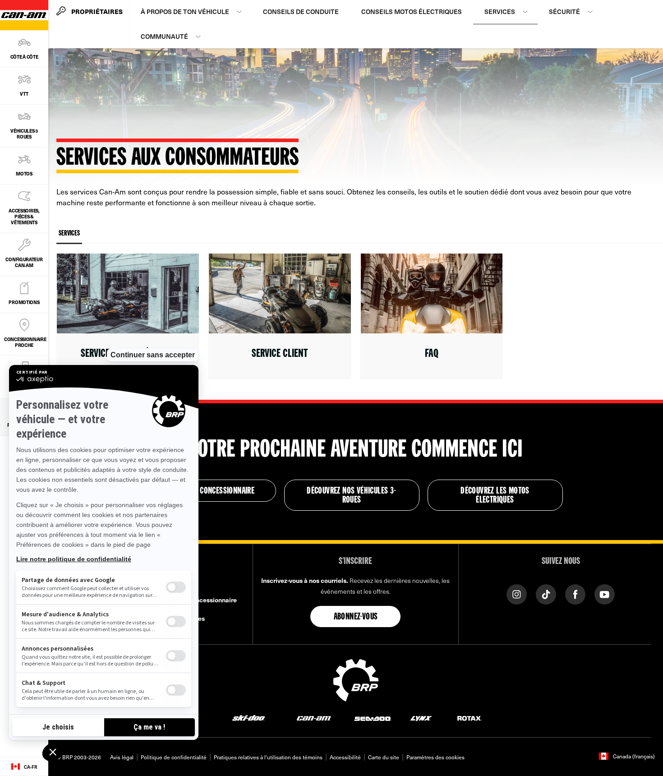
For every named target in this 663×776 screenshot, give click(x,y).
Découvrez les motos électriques (494, 496)
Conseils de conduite (301, 11)
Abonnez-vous (356, 617)
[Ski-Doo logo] (248, 718)
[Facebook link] (575, 593)
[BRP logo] (355, 679)
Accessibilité (345, 757)
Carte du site (383, 757)
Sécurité (564, 11)
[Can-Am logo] (313, 718)
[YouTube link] (604, 593)
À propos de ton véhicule (185, 11)
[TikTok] (546, 593)
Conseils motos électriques (411, 11)
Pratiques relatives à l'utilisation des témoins (268, 757)
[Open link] (127, 316)
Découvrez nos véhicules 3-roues (351, 496)
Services (499, 11)
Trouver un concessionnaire (208, 491)
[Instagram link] (516, 593)
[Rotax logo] (469, 718)
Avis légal (122, 757)
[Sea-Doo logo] (372, 718)
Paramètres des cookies (435, 757)
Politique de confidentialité (174, 757)
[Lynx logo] (421, 718)
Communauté (164, 36)
